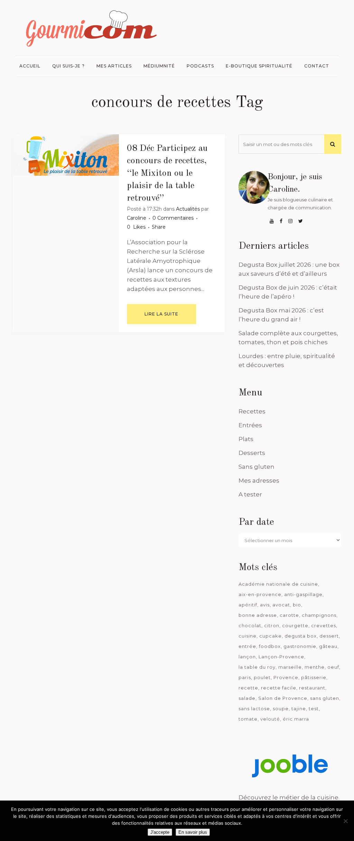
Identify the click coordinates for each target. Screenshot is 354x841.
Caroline (136, 218)
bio (297, 604)
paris (245, 677)
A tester (250, 494)
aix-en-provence (260, 594)
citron (271, 625)
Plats (246, 439)
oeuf (333, 667)
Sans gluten (256, 466)
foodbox (270, 646)
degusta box (301, 636)
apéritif (248, 604)
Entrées (250, 425)
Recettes (252, 411)
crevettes (323, 625)
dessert (329, 636)
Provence (285, 677)
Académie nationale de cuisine (278, 584)
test (314, 708)
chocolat (250, 625)
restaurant (312, 688)
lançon (247, 656)
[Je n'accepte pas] (345, 820)
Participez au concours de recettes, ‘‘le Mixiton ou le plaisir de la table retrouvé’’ (167, 173)
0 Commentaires (173, 218)
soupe (281, 708)
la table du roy (257, 667)
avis (265, 604)
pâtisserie (313, 677)
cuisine (248, 636)
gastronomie (299, 646)
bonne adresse (258, 615)
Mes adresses (259, 480)
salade (247, 698)
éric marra (296, 719)
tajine (298, 708)
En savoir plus (192, 832)
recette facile (278, 688)
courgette (295, 625)
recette (248, 688)
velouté (270, 719)
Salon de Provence (282, 698)
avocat (281, 604)
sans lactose (254, 708)
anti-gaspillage (303, 594)
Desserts (252, 452)
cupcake (270, 636)
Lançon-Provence (281, 656)
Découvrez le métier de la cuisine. (289, 797)
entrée (247, 646)
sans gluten (324, 698)
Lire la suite (161, 314)
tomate (248, 719)
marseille (290, 667)
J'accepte (159, 832)
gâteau (328, 646)
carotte (289, 615)
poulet (262, 677)
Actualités (188, 209)
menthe (315, 667)
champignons (319, 615)
